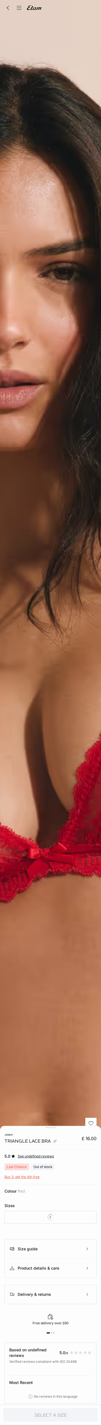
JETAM (8, 1134)
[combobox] (50, 1217)
